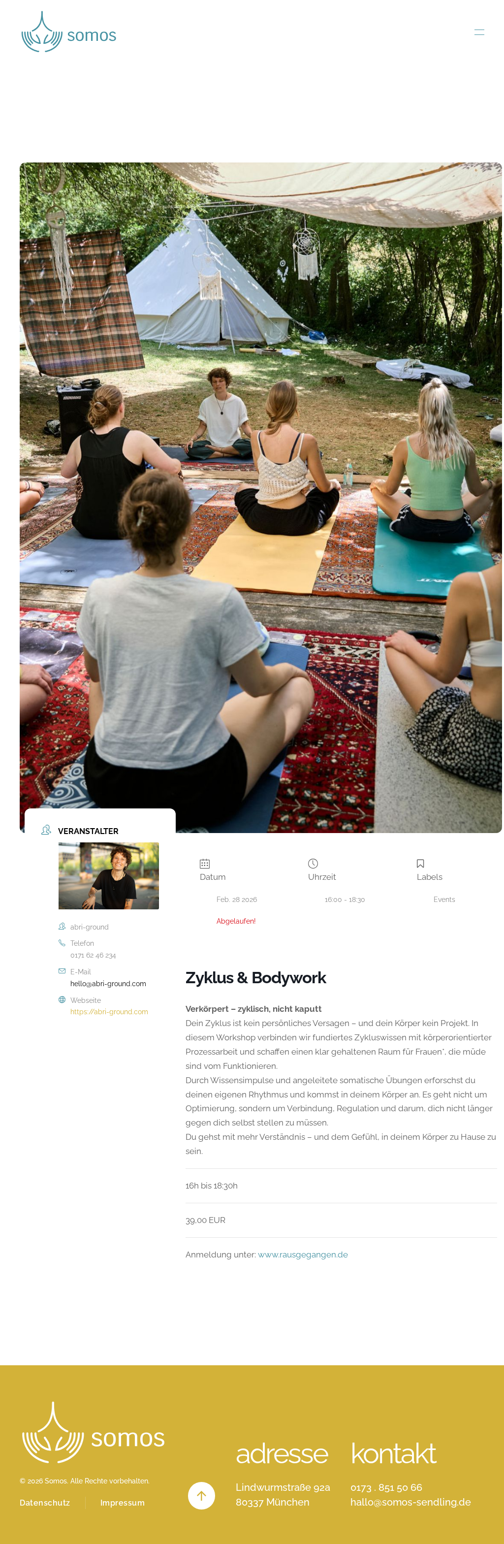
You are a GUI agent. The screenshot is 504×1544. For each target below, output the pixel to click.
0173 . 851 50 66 (386, 1487)
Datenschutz (45, 1503)
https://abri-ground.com (109, 1012)
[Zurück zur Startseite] (69, 32)
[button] (479, 32)
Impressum (122, 1503)
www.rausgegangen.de (303, 1254)
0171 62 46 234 (93, 955)
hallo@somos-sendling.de (410, 1502)
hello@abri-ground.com (108, 984)
